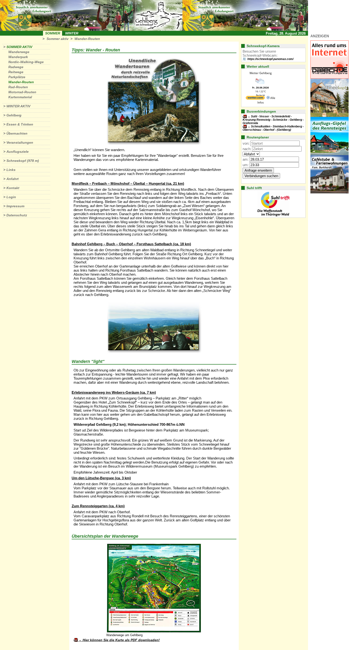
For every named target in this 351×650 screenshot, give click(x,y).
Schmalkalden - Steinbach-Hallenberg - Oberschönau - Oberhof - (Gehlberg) (273, 128)
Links (11, 170)
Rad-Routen (18, 87)
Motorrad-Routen (22, 92)
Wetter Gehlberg (261, 73)
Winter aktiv (18, 106)
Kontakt (12, 188)
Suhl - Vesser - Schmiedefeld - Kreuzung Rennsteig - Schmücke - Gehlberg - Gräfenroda (273, 120)
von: (246, 143)
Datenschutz (16, 215)
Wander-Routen (87, 39)
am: (246, 159)
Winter (71, 33)
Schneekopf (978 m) (22, 161)
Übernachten (16, 133)
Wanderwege (18, 52)
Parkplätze (16, 77)
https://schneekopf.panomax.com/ (270, 59)
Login (11, 197)
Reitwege (15, 72)
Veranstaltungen (19, 142)
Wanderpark (18, 57)
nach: (247, 149)
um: (246, 165)
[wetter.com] (255, 99)
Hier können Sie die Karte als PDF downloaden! (121, 640)
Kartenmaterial (20, 97)
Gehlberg (13, 115)
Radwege (15, 67)
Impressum (15, 206)
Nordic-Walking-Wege (26, 62)
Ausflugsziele (17, 151)
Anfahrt (12, 179)
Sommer (52, 33)
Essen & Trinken (19, 124)
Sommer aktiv (58, 39)
